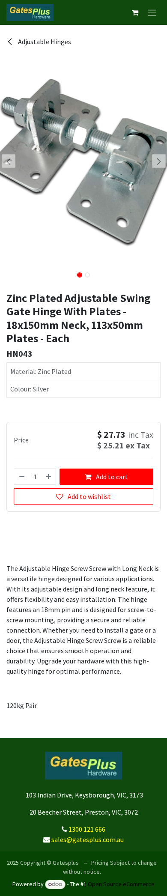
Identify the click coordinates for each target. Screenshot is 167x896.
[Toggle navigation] (152, 12)
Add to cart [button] (111, 476)
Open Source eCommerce (121, 884)
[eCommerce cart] (134, 12)
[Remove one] (21, 476)
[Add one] (49, 476)
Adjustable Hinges (44, 41)
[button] (8, 161)
